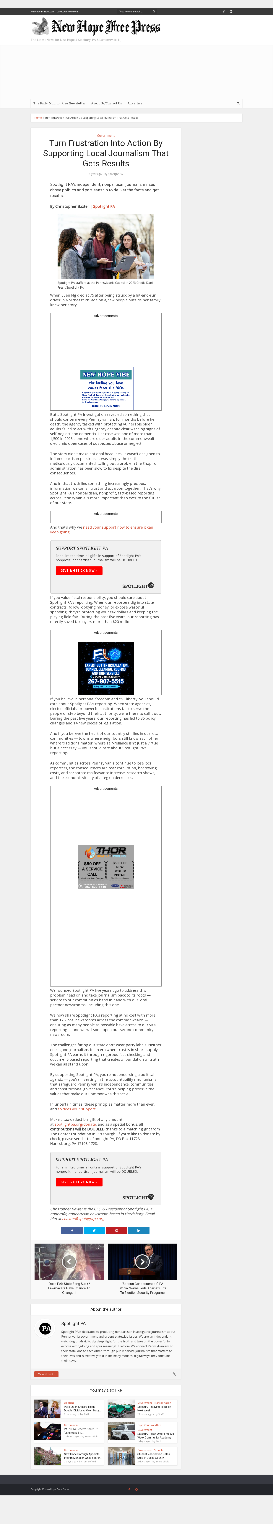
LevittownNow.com (67, 11)
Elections (69, 1402)
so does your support (77, 1109)
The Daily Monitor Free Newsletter (59, 103)
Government (106, 136)
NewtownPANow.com (42, 11)
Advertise (134, 103)
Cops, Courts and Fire (149, 1425)
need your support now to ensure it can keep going (101, 530)
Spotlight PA (115, 174)
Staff (86, 1414)
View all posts (46, 1374)
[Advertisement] (136, 71)
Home (38, 117)
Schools (158, 1450)
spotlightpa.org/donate (75, 1124)
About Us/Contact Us (106, 103)
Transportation (162, 1402)
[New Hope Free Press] (96, 27)
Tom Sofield (91, 1436)
